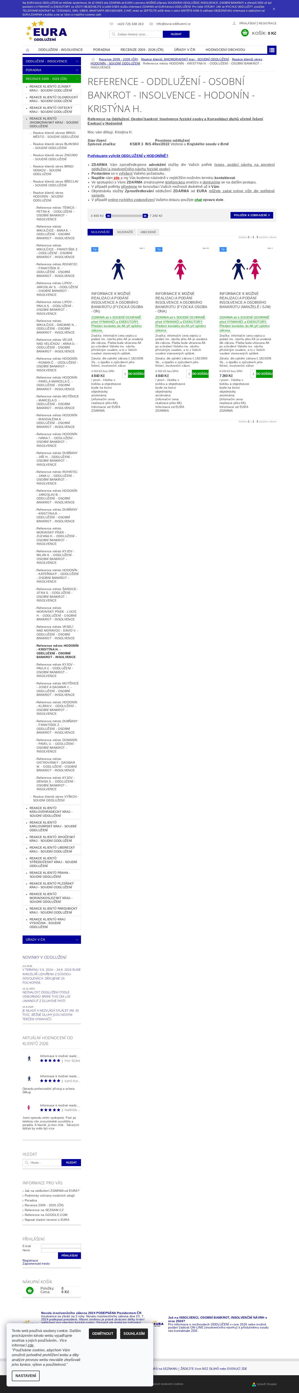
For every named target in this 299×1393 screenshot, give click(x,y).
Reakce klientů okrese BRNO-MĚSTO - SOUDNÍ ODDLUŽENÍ (56, 134)
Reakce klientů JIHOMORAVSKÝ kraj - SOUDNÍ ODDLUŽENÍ (54, 122)
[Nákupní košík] (29, 1291)
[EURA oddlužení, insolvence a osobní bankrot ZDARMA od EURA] (47, 31)
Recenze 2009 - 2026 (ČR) (142, 50)
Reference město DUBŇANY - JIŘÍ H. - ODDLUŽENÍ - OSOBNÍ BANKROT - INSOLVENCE (57, 458)
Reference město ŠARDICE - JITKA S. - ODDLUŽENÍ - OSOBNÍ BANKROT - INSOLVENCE (57, 594)
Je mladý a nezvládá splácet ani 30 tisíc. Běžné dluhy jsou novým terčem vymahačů (51, 1014)
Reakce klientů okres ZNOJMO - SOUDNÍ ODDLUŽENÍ (55, 157)
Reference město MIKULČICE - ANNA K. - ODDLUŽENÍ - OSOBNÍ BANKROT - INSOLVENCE (56, 232)
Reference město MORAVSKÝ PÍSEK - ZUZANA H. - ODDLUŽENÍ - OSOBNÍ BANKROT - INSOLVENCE (57, 536)
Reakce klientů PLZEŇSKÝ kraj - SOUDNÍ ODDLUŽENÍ (52, 885)
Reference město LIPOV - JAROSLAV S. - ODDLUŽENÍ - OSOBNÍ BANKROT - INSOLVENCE (57, 288)
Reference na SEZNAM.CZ (44, 1210)
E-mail (27, 1246)
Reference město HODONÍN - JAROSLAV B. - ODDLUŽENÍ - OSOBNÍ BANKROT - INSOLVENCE (57, 496)
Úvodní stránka (28, 50)
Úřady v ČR (184, 50)
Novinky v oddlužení (45, 957)
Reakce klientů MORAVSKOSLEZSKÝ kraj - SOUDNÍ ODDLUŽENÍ (51, 897)
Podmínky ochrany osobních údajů (50, 1195)
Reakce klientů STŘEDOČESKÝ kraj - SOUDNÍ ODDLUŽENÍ (53, 862)
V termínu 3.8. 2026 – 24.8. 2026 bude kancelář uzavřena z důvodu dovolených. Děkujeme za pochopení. (52, 976)
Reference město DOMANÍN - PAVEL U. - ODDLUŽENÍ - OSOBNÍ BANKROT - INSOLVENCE (57, 745)
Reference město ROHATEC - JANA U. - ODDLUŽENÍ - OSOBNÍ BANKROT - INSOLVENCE (57, 477)
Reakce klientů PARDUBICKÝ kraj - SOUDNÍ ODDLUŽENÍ (53, 910)
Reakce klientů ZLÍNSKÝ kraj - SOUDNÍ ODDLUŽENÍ (51, 88)
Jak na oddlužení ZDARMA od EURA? (52, 1190)
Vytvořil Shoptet (266, 1384)
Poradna (101, 50)
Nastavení (26, 1376)
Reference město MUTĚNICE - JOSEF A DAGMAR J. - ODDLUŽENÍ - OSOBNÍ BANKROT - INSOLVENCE (58, 689)
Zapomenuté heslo (36, 1263)
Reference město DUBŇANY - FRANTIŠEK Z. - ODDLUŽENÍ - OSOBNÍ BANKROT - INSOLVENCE (57, 726)
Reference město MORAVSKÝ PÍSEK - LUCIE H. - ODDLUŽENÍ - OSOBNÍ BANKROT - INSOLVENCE (56, 613)
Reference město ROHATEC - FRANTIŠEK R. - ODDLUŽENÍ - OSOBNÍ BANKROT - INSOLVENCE (57, 270)
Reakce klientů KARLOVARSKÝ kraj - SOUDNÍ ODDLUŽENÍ (53, 826)
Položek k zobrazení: (252, 215)
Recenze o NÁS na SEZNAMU (157, 1368)
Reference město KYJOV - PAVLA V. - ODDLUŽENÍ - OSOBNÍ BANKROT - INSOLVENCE (56, 670)
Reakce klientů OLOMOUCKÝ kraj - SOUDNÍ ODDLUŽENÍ (54, 99)
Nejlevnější (100, 232)
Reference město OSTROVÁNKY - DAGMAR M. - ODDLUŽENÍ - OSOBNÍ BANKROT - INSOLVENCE (57, 764)
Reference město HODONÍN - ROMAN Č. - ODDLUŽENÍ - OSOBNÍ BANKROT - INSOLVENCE (57, 364)
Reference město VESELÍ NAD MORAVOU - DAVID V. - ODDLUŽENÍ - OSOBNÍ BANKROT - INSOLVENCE (57, 632)
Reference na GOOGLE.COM (46, 1215)
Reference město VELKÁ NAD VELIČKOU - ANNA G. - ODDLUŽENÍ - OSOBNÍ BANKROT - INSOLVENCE (57, 345)
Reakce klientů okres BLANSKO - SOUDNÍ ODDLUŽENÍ (56, 146)
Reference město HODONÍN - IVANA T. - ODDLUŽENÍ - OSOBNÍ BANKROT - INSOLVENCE (57, 439)
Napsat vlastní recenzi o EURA (47, 1219)
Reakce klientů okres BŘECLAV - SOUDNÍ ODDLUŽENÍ (56, 183)
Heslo (26, 1250)
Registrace (267, 23)
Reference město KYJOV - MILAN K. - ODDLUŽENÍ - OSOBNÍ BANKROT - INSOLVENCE (56, 557)
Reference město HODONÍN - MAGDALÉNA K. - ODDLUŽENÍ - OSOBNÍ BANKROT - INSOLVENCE (57, 421)
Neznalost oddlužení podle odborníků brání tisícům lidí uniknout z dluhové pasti (47, 996)
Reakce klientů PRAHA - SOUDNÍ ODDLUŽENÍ (50, 874)
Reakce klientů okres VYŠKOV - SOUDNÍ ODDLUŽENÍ (56, 798)
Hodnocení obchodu (225, 50)
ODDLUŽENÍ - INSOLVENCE (60, 50)
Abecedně (148, 232)
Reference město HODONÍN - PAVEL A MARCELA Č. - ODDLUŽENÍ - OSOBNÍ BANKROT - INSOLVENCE (57, 383)
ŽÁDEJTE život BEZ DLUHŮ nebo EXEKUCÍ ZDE (214, 1368)
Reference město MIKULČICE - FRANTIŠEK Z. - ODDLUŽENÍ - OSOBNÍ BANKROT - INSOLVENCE (58, 251)
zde (117, 178)
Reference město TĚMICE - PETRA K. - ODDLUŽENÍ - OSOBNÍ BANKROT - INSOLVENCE (57, 213)
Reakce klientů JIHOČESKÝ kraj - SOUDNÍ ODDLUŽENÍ (52, 839)
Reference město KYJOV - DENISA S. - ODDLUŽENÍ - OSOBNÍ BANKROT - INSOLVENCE (56, 783)
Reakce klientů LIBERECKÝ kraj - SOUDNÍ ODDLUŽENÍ (52, 849)
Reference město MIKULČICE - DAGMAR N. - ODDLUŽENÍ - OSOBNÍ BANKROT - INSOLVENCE (57, 326)
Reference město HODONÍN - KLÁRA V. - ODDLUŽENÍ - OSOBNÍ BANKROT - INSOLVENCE (57, 708)
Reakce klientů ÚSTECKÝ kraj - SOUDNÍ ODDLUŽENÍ (51, 109)
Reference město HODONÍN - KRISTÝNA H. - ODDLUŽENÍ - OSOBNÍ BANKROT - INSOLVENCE (58, 651)
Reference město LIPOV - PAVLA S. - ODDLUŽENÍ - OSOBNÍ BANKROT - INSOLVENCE (55, 307)
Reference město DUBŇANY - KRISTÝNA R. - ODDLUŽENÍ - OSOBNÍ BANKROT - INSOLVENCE (57, 515)
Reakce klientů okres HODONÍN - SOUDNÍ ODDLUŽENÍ (48, 196)
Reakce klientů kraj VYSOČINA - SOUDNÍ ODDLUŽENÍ (47, 923)
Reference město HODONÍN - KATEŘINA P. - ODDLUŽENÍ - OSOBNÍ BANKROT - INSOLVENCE (58, 575)
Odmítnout (102, 1334)
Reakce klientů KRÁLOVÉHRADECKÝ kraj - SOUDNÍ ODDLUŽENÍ (51, 811)
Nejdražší (125, 232)
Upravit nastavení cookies (167, 1384)
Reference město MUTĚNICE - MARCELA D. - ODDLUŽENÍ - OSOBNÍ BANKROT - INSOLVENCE (58, 402)
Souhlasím (134, 1334)
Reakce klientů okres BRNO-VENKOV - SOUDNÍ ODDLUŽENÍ (53, 170)
